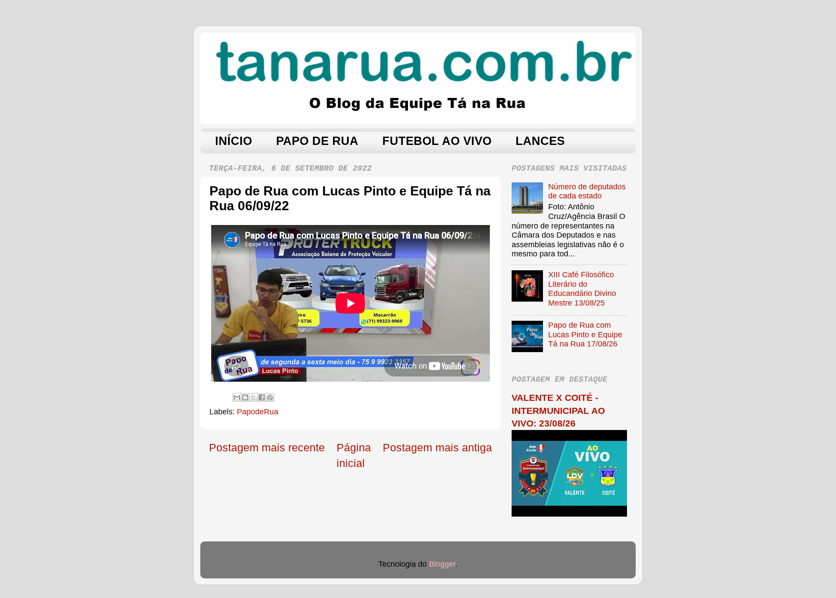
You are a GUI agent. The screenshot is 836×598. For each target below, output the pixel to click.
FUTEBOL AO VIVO (437, 141)
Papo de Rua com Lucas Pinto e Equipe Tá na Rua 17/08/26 (585, 334)
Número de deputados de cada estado (587, 191)
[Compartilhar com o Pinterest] (270, 397)
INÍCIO (233, 141)
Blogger (442, 564)
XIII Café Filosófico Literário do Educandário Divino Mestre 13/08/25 (582, 288)
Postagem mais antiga (437, 447)
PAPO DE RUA (317, 141)
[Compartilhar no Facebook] (261, 397)
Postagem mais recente (267, 447)
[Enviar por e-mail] (237, 397)
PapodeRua (257, 411)
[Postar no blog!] (245, 397)
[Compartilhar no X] (253, 397)
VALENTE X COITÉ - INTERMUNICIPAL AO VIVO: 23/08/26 (558, 410)
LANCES (540, 141)
